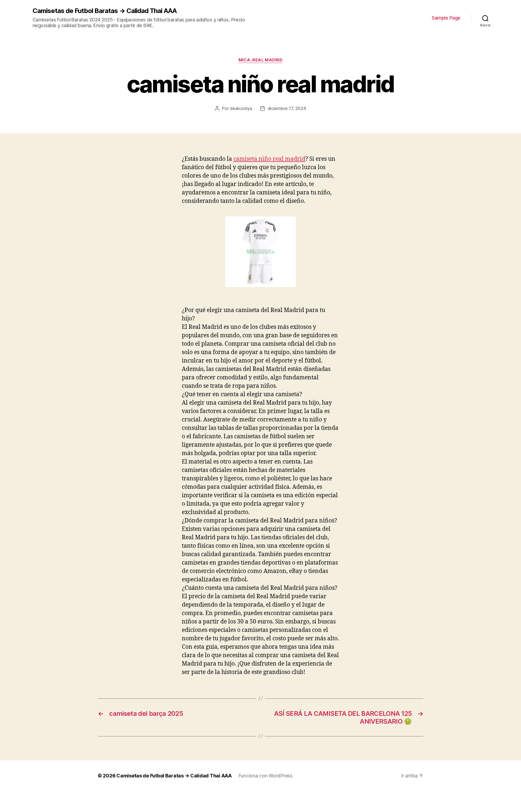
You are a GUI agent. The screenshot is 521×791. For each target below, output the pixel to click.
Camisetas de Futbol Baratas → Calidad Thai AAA (105, 11)
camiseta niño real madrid (269, 159)
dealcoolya (241, 108)
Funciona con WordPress (265, 776)
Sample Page (446, 18)
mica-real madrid (261, 60)
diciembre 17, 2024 (287, 108)
